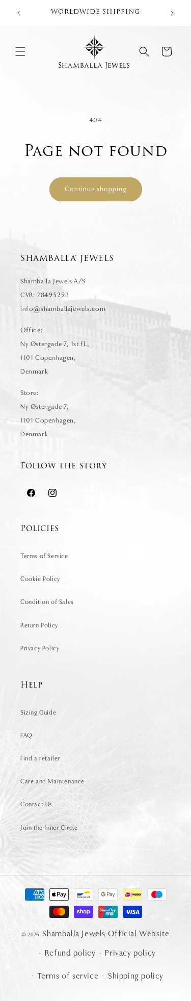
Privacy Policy (39, 648)
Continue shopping (96, 189)
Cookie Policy (40, 579)
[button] (20, 51)
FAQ (26, 735)
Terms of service (68, 976)
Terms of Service (44, 556)
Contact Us (36, 804)
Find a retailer (40, 758)
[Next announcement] (172, 13)
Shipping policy (135, 976)
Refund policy (70, 953)
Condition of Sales (47, 602)
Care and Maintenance (52, 781)
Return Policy (39, 625)
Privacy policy (130, 953)
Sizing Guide (38, 712)
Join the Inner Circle (49, 828)
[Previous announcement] (19, 13)
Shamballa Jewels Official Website (105, 934)
